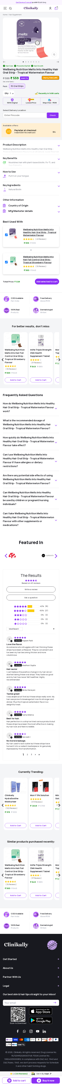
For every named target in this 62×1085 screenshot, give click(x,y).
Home (5, 14)
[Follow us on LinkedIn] (44, 1031)
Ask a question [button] (31, 597)
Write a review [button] (31, 589)
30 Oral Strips (17, 86)
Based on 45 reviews (31, 583)
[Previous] (4, 62)
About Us (8, 968)
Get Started (10, 959)
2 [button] (27, 754)
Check (53, 115)
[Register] (54, 1002)
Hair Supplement (15, 14)
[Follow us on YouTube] (37, 1031)
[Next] (58, 62)
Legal (6, 985)
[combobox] (10, 8)
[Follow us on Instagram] (31, 1031)
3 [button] (31, 754)
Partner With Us (12, 976)
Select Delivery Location (14, 110)
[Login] (50, 8)
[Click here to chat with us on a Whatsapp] (24, 1031)
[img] (20, 637)
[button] (11, 1073)
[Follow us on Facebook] (17, 1031)
